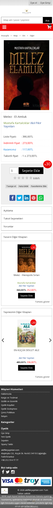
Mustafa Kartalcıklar (26, 283)
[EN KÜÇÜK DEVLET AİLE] (26, 321)
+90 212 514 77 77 (9, 460)
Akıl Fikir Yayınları (26, 285)
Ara (47, 20)
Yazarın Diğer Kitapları (15, 237)
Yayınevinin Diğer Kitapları (17, 312)
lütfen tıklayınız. (31, 506)
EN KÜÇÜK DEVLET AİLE (26, 350)
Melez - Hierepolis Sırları (27, 275)
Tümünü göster (42, 301)
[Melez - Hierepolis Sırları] (26, 246)
